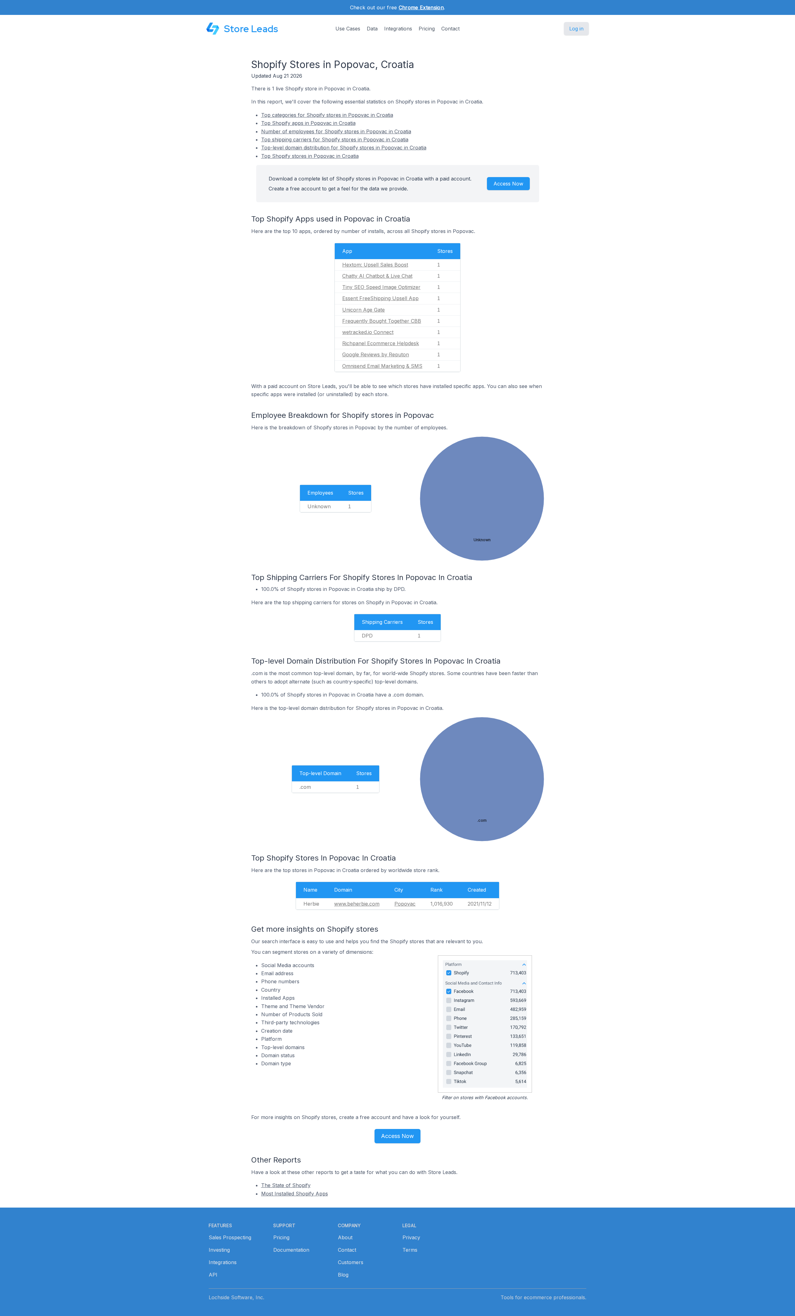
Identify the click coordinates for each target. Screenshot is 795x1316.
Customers (350, 1262)
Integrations (398, 28)
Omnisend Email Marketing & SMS (382, 366)
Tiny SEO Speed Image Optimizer (381, 287)
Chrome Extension (421, 7)
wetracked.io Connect (367, 332)
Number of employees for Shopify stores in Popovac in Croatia (336, 131)
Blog (343, 1275)
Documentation (291, 1250)
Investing (219, 1250)
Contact (450, 28)
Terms (409, 1250)
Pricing (427, 28)
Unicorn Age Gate (363, 310)
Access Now (508, 183)
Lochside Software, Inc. (236, 1297)
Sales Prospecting (230, 1237)
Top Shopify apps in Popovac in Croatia (308, 123)
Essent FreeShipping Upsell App (380, 298)
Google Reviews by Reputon (375, 354)
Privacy (411, 1237)
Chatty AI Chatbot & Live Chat (377, 276)
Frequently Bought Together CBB (381, 321)
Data (372, 28)
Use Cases (347, 28)
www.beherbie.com (356, 904)
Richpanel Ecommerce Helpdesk (380, 343)
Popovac (405, 904)
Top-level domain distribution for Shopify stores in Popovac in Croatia (343, 147)
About (345, 1237)
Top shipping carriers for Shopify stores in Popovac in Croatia (334, 139)
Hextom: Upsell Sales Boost (375, 265)
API (213, 1275)
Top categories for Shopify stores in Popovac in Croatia (327, 115)
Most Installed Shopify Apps (294, 1193)
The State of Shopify (286, 1185)
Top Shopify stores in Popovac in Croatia (310, 156)
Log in (576, 28)
